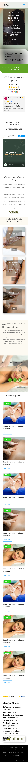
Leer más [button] (4, 110)
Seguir (22, 135)
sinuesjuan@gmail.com (11, 731)
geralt (5, 755)
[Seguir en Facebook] (10, 380)
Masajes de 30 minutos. (14, 293)
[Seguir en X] (15, 380)
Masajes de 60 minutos (14, 234)
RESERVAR (14, 40)
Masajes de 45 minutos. (14, 263)
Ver (14, 250)
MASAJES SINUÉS (14, 13)
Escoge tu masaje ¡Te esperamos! (14, 68)
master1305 (11, 752)
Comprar (7, 433)
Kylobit (16, 747)
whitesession (14, 755)
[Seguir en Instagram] (20, 380)
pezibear (20, 752)
